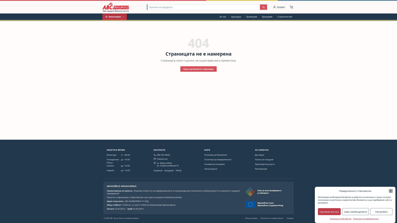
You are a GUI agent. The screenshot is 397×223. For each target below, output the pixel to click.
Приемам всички (329, 211)
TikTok (178, 170)
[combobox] (203, 7)
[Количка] (291, 7)
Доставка (259, 155)
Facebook (158, 170)
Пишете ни (162, 159)
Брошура (236, 16)
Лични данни (210, 169)
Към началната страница (198, 69)
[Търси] (263, 7)
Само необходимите (355, 211)
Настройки (381, 211)
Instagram (169, 170)
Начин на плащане (264, 159)
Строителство (284, 16)
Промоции (251, 16)
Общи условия (251, 218)
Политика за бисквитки (340, 218)
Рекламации (261, 169)
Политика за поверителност (366, 218)
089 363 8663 (163, 155)
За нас (222, 16)
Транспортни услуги (264, 164)
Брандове (267, 16)
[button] (390, 190)
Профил (290, 218)
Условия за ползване (214, 164)
